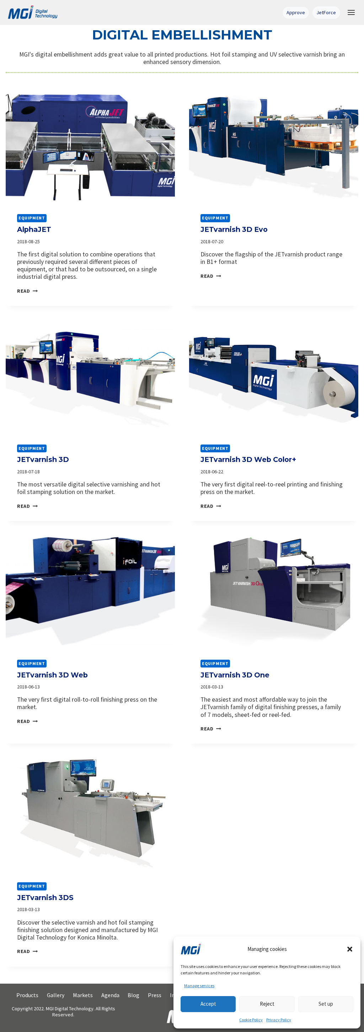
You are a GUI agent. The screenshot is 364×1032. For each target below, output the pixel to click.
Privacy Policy (278, 1019)
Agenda (110, 995)
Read (27, 291)
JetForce (326, 12)
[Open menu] (351, 12)
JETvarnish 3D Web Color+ (248, 459)
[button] (349, 949)
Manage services (199, 985)
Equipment (31, 217)
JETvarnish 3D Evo (234, 229)
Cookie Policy (251, 1019)
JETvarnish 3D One (234, 675)
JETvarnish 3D (43, 459)
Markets (83, 995)
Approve (296, 12)
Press (154, 995)
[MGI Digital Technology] (32, 12)
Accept (208, 1003)
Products (27, 995)
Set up (325, 1003)
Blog (133, 995)
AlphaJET (34, 229)
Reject (267, 1003)
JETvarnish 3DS (45, 897)
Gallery (55, 995)
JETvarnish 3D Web (52, 675)
